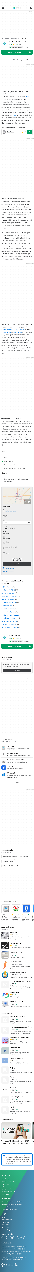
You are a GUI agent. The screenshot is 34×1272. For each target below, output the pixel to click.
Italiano (15, 1248)
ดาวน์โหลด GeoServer (8, 618)
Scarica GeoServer (7, 593)
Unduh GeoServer (7, 609)
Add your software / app (8, 1191)
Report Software (10, 568)
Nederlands (4, 1251)
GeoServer (18, 41)
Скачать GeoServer (8, 612)
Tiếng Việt (15, 1254)
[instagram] (6, 1237)
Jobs (2, 1186)
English (13, 1246)
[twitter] (17, 559)
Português (16, 1251)
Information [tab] (6, 60)
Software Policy (6, 1207)
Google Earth (6, 329)
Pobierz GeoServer (7, 599)
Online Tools (5, 1194)
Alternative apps (10, 572)
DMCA (3, 1217)
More (17, 782)
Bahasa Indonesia (6, 1248)
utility (27, 97)
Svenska (28, 1251)
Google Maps (6, 332)
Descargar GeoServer (8, 624)
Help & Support (6, 1184)
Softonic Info (5, 1179)
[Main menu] (3, 8)
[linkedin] (17, 1237)
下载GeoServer (6, 587)
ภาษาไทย (4, 1254)
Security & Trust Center (8, 1181)
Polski (11, 1251)
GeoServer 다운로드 (8, 590)
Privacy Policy (5, 1224)
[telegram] (24, 1237)
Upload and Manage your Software (11, 1204)
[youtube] (21, 1237)
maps (14, 115)
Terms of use (5, 1222)
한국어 (24, 1248)
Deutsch (7, 1246)
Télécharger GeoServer (9, 596)
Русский (22, 1251)
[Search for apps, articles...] (27, 8)
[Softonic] (17, 8)
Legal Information (6, 1219)
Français (23, 1246)
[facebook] (13, 559)
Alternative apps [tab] (18, 60)
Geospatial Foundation (9, 511)
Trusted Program (17, 47)
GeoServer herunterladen (10, 615)
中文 (20, 1254)
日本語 (19, 1248)
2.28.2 (6, 522)
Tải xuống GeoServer (8, 602)
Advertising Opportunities (9, 1209)
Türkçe (9, 1254)
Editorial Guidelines (7, 1189)
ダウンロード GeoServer (9, 627)
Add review (17, 564)
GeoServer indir (6, 606)
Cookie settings (6, 1229)
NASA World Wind (17, 329)
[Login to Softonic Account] (31, 8)
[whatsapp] (20, 559)
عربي (2, 1246)
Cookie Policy (5, 1227)
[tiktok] (10, 1237)
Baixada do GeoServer (9, 621)
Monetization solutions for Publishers (12, 1202)
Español (18, 1246)
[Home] (2, 38)
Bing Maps (18, 332)
